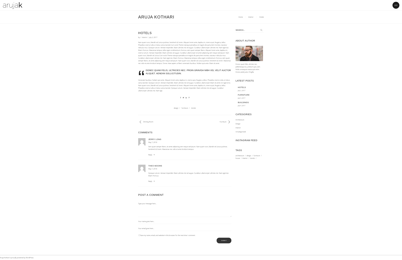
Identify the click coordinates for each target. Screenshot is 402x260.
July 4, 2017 (241, 106)
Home (240, 17)
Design (176, 108)
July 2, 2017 (153, 37)
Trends (193, 108)
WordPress (30, 258)
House (238, 158)
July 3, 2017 (241, 98)
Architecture (240, 120)
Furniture (185, 108)
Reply (150, 155)
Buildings (243, 102)
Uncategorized (241, 132)
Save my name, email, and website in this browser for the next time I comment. (167, 235)
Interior (250, 17)
